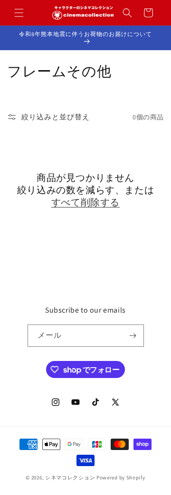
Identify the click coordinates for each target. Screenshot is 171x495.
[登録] (133, 335)
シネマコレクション (70, 477)
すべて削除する (85, 202)
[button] (19, 12)
